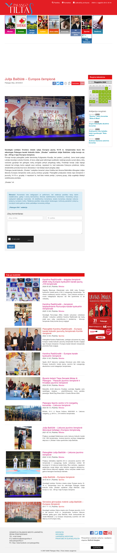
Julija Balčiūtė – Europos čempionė (58, 476)
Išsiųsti (11, 246)
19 (97, 98)
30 (109, 101)
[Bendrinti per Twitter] (58, 83)
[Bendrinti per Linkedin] (61, 83)
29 (106, 101)
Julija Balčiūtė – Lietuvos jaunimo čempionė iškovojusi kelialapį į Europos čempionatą (62, 428)
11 (93, 95)
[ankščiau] (90, 82)
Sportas (61, 336)
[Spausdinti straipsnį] (65, 83)
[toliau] (110, 82)
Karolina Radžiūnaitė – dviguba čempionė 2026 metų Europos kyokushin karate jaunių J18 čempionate (62, 281)
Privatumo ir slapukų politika (68, 538)
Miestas (61, 286)
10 (90, 95)
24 (90, 101)
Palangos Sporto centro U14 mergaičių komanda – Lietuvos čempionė (60, 404)
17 (90, 98)
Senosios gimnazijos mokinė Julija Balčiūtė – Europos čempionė (63, 502)
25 (93, 101)
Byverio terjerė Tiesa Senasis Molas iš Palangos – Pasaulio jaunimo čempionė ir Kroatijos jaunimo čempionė (61, 380)
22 (106, 98)
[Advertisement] (58, 60)
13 (100, 95)
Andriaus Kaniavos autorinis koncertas (99, 142)
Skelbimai (60, 534)
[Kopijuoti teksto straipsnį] (69, 83)
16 (109, 95)
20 (100, 98)
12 (97, 95)
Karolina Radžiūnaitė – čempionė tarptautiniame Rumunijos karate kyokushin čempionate (62, 306)
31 (90, 105)
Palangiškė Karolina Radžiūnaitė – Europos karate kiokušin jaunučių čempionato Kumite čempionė (63, 331)
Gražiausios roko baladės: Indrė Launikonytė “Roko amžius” (98, 133)
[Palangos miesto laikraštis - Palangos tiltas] (20, 7)
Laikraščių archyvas (82, 3)
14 (103, 95)
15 (106, 95)
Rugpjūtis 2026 (100, 82)
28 (103, 101)
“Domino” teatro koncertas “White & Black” (98, 117)
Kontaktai (67, 3)
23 (109, 98)
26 (97, 101)
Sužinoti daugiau (94, 540)
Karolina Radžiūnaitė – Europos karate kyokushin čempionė (60, 354)
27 (100, 101)
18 (93, 98)
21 (103, 98)
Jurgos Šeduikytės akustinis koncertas (99, 125)
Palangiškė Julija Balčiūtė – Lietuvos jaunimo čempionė (63, 453)
